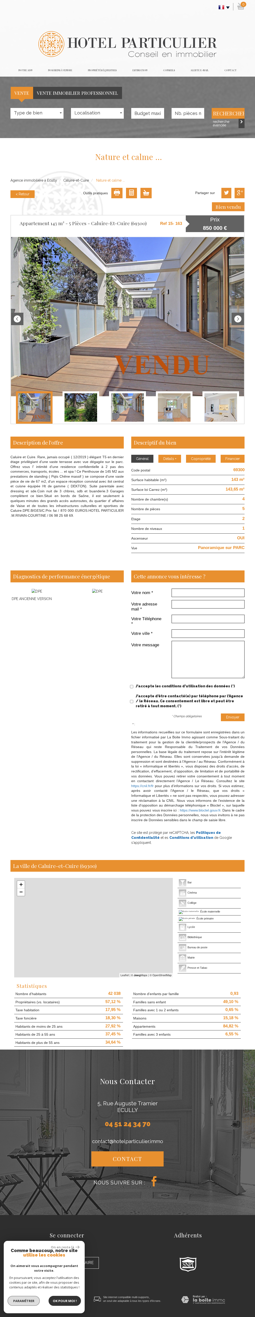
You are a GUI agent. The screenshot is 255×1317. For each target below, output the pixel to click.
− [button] (21, 892)
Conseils (169, 70)
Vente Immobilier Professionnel (77, 93)
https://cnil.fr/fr (142, 786)
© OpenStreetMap (161, 975)
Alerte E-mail (200, 70)
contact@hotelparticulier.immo (127, 1141)
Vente (21, 93)
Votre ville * (142, 633)
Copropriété (201, 459)
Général (142, 459)
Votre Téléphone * (146, 621)
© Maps (139, 975)
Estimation (139, 70)
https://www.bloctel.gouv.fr (200, 810)
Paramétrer (23, 1301)
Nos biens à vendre (60, 70)
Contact (230, 70)
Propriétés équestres (102, 70)
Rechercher (229, 113)
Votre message (145, 645)
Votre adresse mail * (144, 606)
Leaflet (125, 975)
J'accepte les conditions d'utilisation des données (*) (185, 686)
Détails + (169, 459)
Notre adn (25, 70)
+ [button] (21, 884)
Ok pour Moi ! (65, 1301)
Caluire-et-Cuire (76, 180)
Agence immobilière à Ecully (33, 180)
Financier (232, 459)
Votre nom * (142, 592)
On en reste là (62, 1247)
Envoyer (232, 717)
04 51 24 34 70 (127, 1124)
